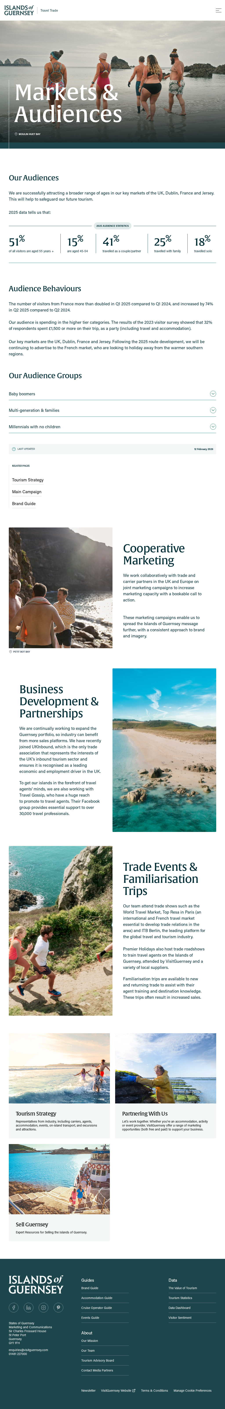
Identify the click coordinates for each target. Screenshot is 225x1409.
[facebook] (13, 1307)
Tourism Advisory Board (97, 1360)
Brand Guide (89, 1288)
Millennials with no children (34, 426)
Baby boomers (22, 393)
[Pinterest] (58, 1307)
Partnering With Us (144, 1113)
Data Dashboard (180, 1308)
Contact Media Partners (97, 1370)
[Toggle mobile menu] (218, 10)
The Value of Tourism (183, 1288)
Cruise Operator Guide (96, 1308)
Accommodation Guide (96, 1298)
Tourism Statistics (180, 1298)
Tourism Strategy (36, 1113)
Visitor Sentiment (180, 1317)
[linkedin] (28, 1307)
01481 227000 (18, 1354)
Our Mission (89, 1341)
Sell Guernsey (32, 1224)
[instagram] (43, 1307)
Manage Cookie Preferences (193, 1391)
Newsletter (88, 1391)
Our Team (88, 1350)
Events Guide (90, 1317)
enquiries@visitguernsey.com (28, 1350)
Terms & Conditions (154, 1391)
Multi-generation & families (34, 410)
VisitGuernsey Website (116, 1391)
